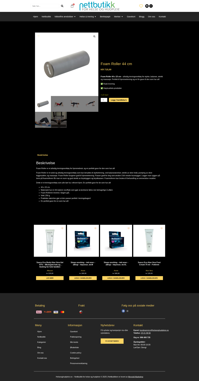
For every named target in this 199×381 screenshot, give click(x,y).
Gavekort (74, 332)
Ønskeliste (74, 347)
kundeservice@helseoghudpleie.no (154, 330)
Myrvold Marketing (135, 377)
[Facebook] (147, 6)
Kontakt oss (42, 358)
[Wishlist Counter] (141, 6)
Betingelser (74, 358)
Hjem (39, 332)
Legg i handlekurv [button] (83, 278)
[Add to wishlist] (38, 36)
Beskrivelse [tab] (42, 155)
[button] (94, 36)
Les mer (49, 278)
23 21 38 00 (146, 333)
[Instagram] (151, 6)
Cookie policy (75, 353)
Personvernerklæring (78, 363)
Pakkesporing (75, 337)
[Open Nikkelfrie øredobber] (75, 16)
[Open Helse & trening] (95, 16)
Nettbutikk (41, 337)
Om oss (40, 353)
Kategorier (41, 342)
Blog (39, 347)
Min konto (74, 342)
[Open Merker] (122, 16)
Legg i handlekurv (119, 100)
